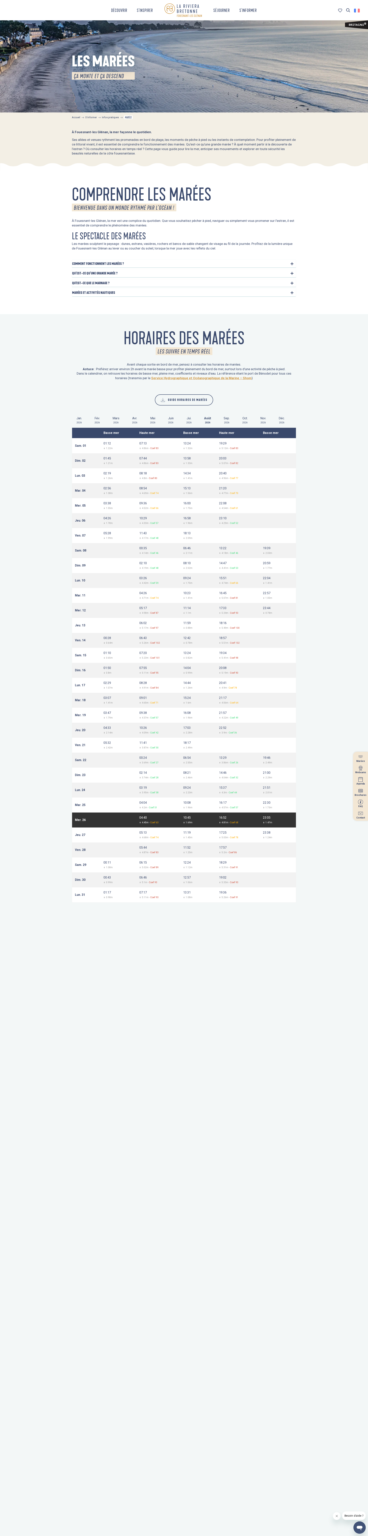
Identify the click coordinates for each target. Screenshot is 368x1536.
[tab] (79, 419)
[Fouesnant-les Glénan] (183, 10)
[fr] (357, 10)
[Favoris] (340, 10)
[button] (348, 10)
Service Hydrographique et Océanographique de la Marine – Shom (201, 378)
